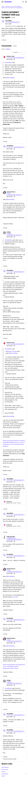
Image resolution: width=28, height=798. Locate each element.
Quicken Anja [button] (20, 26)
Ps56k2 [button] (9, 232)
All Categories (5, 767)
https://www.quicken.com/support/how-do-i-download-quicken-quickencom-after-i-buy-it (14, 666)
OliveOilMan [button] (8, 20)
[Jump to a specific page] (25, 52)
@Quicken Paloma (11, 351)
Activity (3, 771)
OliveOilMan (8, 62)
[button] (3, 21)
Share (4, 40)
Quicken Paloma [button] (11, 191)
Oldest (8, 49)
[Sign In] (25, 1)
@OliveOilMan (10, 77)
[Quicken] (8, 1)
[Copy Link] (25, 26)
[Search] (23, 1)
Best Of (3, 776)
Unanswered (14, 773)
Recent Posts (5, 769)
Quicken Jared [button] (10, 56)
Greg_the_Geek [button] (11, 536)
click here (15, 597)
